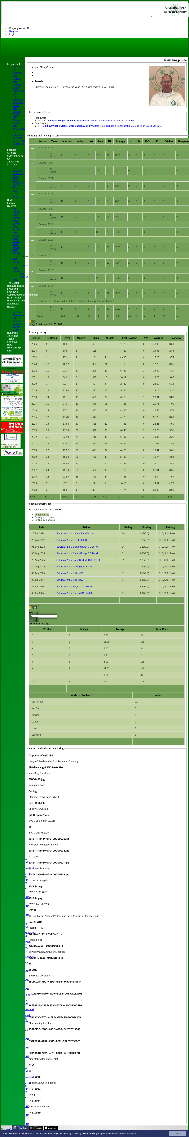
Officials (11, 152)
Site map (12, 341)
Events (11, 203)
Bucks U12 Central (17, 117)
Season (42, 141)
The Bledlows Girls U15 (18, 99)
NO (91, 141)
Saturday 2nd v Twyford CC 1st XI (74, 586)
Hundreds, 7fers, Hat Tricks (12, 335)
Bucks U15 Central (17, 81)
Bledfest (11, 206)
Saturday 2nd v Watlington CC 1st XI (75, 566)
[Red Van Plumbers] (12, 372)
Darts (10, 200)
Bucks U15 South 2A (19, 90)
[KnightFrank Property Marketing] (12, 432)
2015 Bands (16, 261)
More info (131, 1133)
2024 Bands (16, 216)
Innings (84, 629)
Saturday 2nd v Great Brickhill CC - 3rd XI (78, 560)
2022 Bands (16, 228)
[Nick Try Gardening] (12, 420)
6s (138, 141)
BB (129, 337)
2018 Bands (16, 240)
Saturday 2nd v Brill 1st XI (69, 573)
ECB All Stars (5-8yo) (18, 173)
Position (47, 629)
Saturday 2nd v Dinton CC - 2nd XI (74, 593)
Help (9, 344)
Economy (176, 337)
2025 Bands (16, 210)
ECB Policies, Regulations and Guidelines (16, 300)
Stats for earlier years (17, 327)
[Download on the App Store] (51, 1129)
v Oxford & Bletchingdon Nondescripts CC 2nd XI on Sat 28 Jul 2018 (102, 126)
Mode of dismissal (81, 695)
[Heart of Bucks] (12, 455)
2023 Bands (16, 222)
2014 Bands (16, 269)
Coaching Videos (18, 190)
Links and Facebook (12, 290)
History (11, 306)
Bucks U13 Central (17, 108)
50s (157, 141)
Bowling (146, 527)
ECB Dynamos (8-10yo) (18, 182)
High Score (40, 118)
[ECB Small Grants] (11, 447)
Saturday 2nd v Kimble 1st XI (71, 540)
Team (54, 141)
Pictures (23, 256)
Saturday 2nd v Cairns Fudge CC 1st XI (77, 553)
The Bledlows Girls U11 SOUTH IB (19, 136)
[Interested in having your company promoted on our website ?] (12, 366)
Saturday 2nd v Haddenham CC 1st (75, 533)
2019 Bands (16, 234)
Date (41, 527)
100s (147, 141)
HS (109, 141)
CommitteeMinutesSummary (22, 294)
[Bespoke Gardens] (12, 395)
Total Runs (162, 629)
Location (11, 149)
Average (158, 337)
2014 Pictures (23, 275)
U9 (20, 1127)
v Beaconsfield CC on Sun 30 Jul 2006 (91, 120)
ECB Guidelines (19, 196)
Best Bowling (41, 123)
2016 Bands (16, 252)
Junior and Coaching (13, 163)
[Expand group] (32, 148)
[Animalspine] (12, 409)
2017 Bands (16, 246)
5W (146, 337)
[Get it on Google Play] (36, 1129)
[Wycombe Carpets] (12, 382)
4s (131, 141)
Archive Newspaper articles (19, 315)
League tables (14, 64)
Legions (17, 321)
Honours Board (15, 285)
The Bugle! (13, 282)
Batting (128, 527)
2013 (15, 280)
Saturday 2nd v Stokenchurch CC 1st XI (77, 547)
